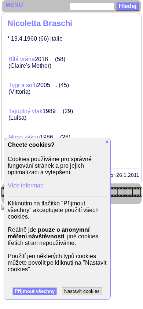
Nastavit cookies (82, 291)
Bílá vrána (21, 59)
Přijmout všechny (35, 291)
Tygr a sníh (22, 85)
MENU (14, 5)
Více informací (26, 185)
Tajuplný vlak (25, 111)
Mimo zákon (24, 137)
